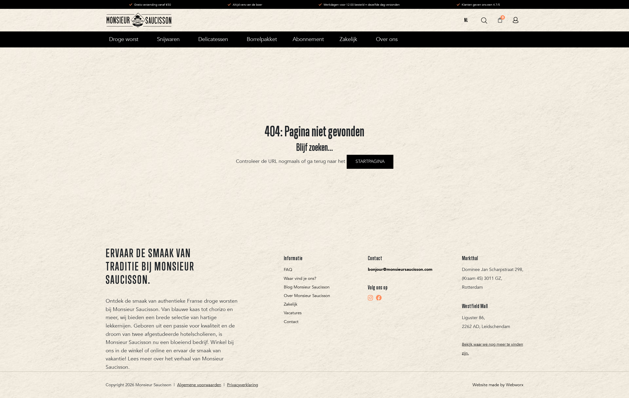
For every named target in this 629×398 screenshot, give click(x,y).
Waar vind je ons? (300, 278)
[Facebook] (379, 298)
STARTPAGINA (370, 161)
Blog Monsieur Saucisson (306, 287)
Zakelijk (290, 304)
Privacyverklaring (242, 385)
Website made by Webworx (497, 385)
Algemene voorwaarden (199, 385)
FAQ (288, 269)
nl (466, 20)
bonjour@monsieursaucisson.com (400, 269)
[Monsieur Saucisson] (139, 20)
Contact (291, 322)
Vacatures (292, 313)
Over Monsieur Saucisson (307, 295)
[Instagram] (370, 298)
